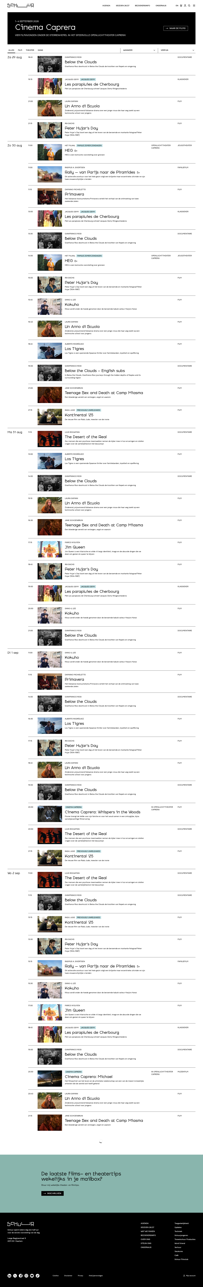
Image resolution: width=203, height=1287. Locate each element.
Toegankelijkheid (182, 1223)
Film (20, 50)
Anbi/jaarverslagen (96, 1276)
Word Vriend (180, 1243)
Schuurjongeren (181, 1235)
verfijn (164, 50)
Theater (30, 50)
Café (176, 1255)
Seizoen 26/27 (122, 5)
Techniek (178, 1231)
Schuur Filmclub (181, 1259)
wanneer (127, 50)
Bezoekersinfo (148, 1235)
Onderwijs (161, 5)
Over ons (145, 1239)
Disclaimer (68, 1276)
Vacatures (179, 1251)
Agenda (106, 5)
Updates (178, 1227)
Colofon (56, 1276)
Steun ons (146, 1243)
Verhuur (178, 1247)
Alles (11, 50)
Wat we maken (148, 1231)
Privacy (80, 1276)
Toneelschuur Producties (185, 1239)
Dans (40, 50)
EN (177, 6)
